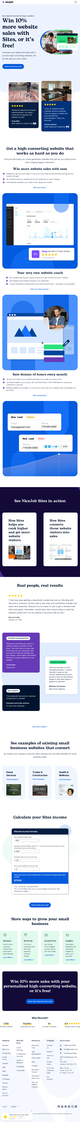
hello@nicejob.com (71, 1049)
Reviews (5, 1045)
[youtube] (72, 1106)
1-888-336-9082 (70, 1045)
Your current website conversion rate (26, 866)
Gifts (4, 1067)
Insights (5, 1063)
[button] (76, 2)
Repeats (5, 1075)
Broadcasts (6, 1053)
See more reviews (39, 727)
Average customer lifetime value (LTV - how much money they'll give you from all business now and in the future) (39, 847)
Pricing (4, 1083)
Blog (33, 1062)
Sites (4, 1071)
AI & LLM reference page (50, 1070)
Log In (4, 1107)
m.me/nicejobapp (70, 1053)
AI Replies (6, 1079)
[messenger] (62, 1106)
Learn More (7, 957)
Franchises (20, 1070)
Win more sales (39, 188)
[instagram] (65, 1106)
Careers (50, 1052)
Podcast (35, 1066)
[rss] (76, 1106)
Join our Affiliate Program (35, 1084)
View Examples (12, 779)
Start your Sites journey (39, 289)
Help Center (36, 1058)
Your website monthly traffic (23, 837)
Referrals (5, 1049)
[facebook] (58, 1106)
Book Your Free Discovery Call (40, 1001)
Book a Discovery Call (13, 66)
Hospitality (20, 1066)
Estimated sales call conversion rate (25, 857)
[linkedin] (69, 1106)
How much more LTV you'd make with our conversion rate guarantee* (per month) (40, 876)
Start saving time (39, 395)
